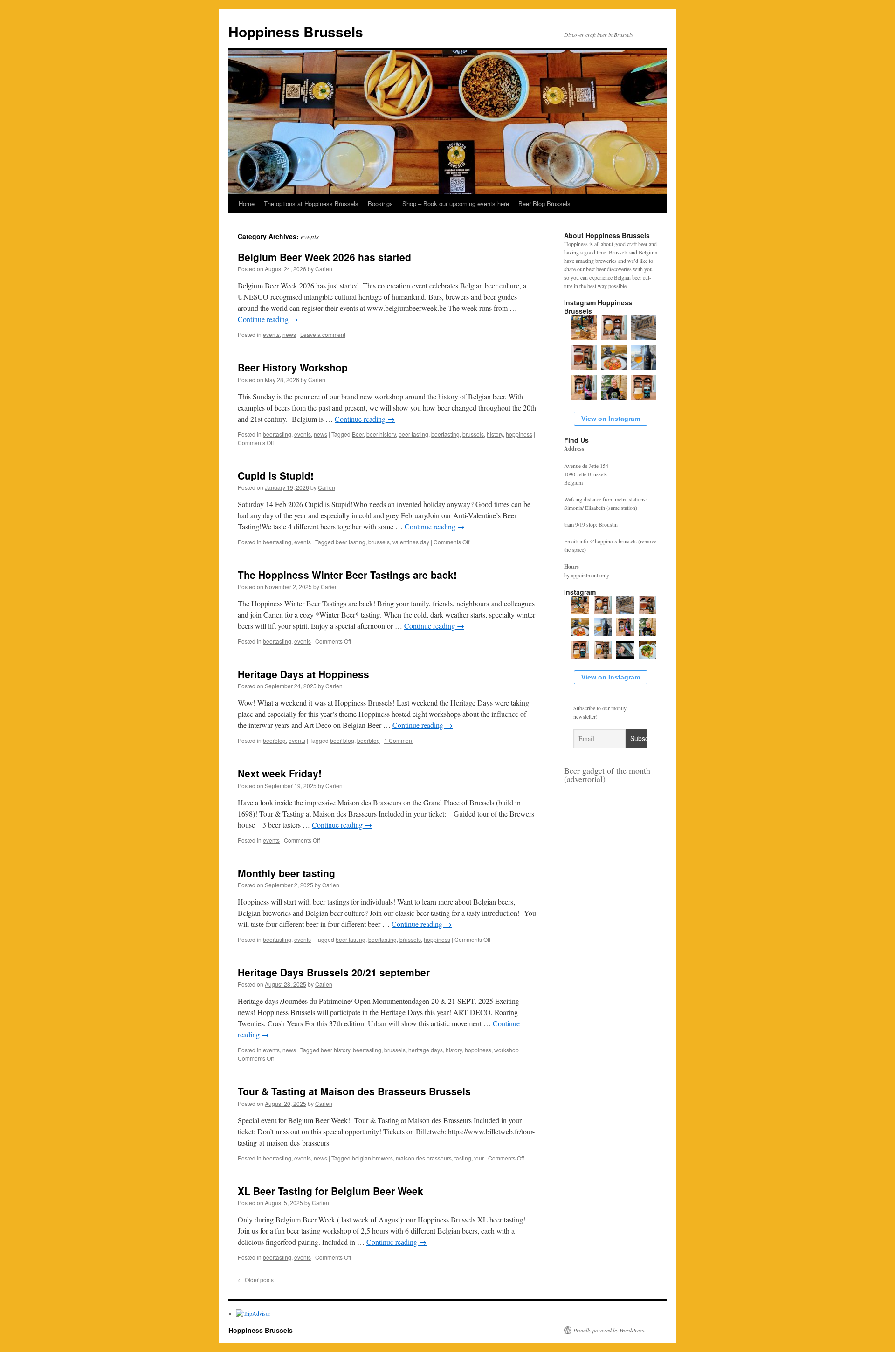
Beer (358, 434)
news (289, 334)
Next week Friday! (280, 773)
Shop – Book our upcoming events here (455, 203)
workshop (506, 1050)
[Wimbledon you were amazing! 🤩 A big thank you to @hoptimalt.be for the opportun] (625, 650)
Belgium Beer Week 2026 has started (324, 257)
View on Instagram (610, 418)
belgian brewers (372, 1158)
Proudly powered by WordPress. (609, 1330)
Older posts (256, 1279)
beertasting (277, 434)
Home (247, 203)
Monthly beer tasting (286, 873)
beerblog (274, 740)
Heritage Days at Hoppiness (303, 674)
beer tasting (413, 434)
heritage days (425, 1050)
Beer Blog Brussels (544, 203)
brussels (473, 434)
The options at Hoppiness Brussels (311, 203)
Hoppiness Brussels (295, 31)
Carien (323, 269)
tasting (462, 1158)
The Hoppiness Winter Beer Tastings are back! (347, 575)
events (271, 334)
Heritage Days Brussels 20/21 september (334, 972)
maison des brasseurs (424, 1158)
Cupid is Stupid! (276, 475)
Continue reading (268, 319)
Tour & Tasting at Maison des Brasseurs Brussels (354, 1091)
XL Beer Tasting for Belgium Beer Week (330, 1191)
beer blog (342, 740)
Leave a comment (322, 334)
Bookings (380, 203)
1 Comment (398, 740)
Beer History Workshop (293, 367)
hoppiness (519, 434)
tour (479, 1158)
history (495, 434)
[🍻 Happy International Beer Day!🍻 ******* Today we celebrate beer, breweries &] (613, 387)
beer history (381, 434)
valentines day (410, 542)
